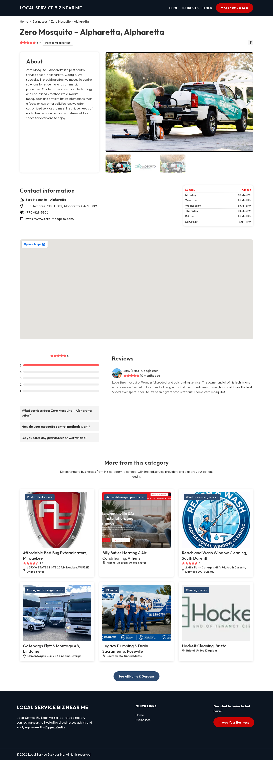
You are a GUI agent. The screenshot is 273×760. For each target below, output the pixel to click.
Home (173, 8)
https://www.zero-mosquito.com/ (49, 219)
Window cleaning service (202, 497)
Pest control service (58, 42)
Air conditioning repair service (125, 497)
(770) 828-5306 (37, 212)
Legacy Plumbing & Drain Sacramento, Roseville (125, 648)
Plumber (111, 590)
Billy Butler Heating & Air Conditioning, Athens (124, 555)
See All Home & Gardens (136, 676)
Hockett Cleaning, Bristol (204, 645)
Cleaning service (196, 590)
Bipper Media (55, 727)
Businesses (190, 8)
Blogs (207, 8)
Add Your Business (235, 8)
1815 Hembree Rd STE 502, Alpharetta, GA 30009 (61, 206)
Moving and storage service (45, 590)
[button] (248, 102)
